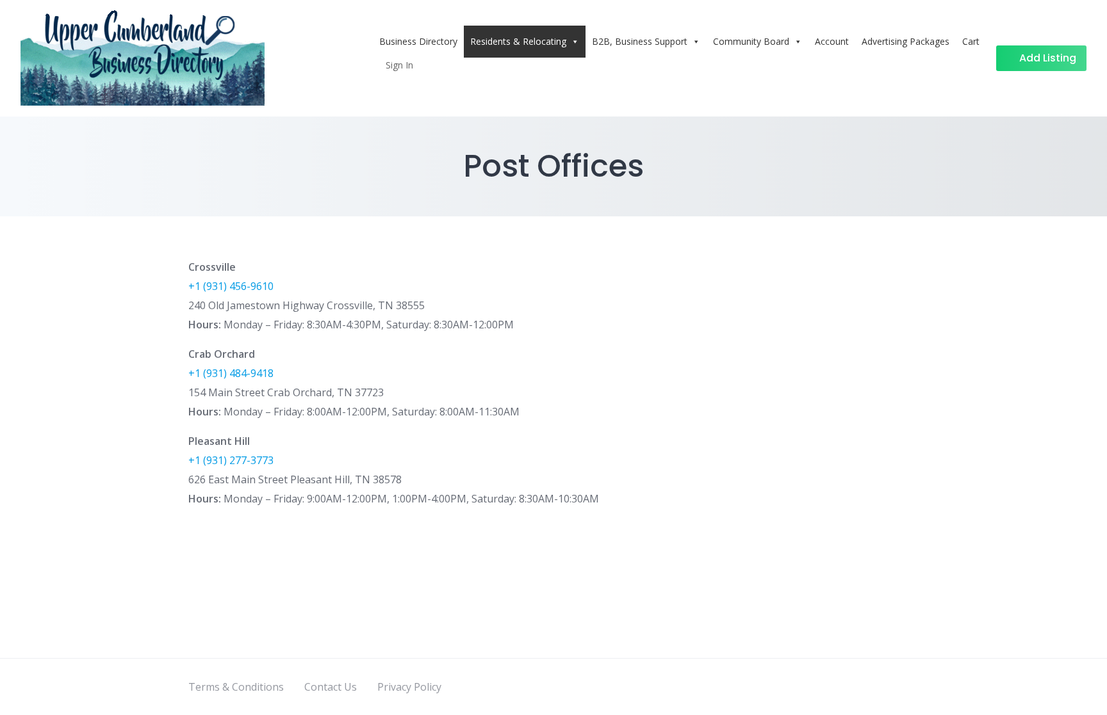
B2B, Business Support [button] (639, 41)
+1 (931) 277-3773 (231, 460)
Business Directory (418, 41)
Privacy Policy (409, 687)
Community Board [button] (751, 41)
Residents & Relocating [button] (518, 41)
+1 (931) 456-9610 (231, 286)
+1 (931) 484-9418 (231, 373)
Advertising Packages (905, 41)
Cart (971, 41)
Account (832, 41)
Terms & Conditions (236, 687)
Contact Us (330, 687)
